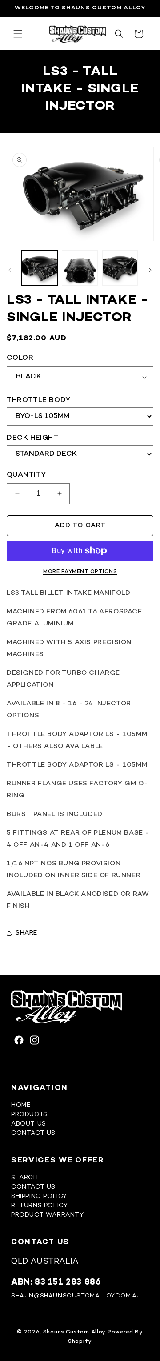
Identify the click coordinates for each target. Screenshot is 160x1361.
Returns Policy (39, 1205)
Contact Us (33, 1133)
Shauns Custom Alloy (74, 1332)
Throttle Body (39, 400)
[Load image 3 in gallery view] (120, 268)
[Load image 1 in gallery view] (39, 268)
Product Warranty (47, 1215)
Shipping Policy (39, 1196)
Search (24, 1177)
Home (20, 1105)
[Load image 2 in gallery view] (79, 268)
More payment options (80, 572)
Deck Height (33, 438)
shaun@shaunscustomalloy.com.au (76, 1296)
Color (20, 358)
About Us (28, 1124)
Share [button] (26, 933)
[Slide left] (10, 270)
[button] (18, 34)
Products (29, 1114)
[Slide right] (150, 270)
